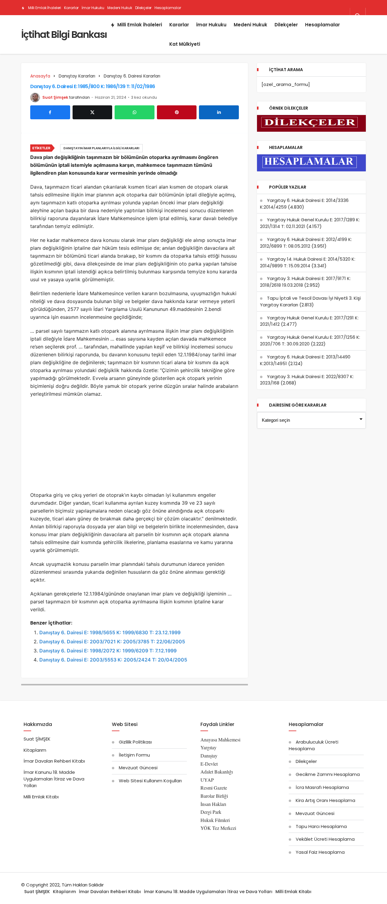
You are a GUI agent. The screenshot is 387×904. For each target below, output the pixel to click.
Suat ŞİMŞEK (37, 739)
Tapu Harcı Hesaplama (321, 826)
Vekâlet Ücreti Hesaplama (325, 839)
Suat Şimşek (55, 97)
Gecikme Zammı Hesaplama (328, 774)
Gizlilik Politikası (135, 742)
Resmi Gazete (213, 787)
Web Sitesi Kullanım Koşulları (150, 780)
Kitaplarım (35, 750)
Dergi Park (210, 812)
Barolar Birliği (214, 796)
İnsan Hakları (213, 804)
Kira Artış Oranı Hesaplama (325, 800)
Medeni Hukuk (119, 7)
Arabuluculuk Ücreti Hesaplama (313, 745)
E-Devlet (209, 763)
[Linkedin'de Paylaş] (219, 112)
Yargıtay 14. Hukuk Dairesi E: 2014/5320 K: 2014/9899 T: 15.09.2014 (307, 262)
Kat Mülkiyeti (75, 23)
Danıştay (208, 755)
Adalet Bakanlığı (216, 771)
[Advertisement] (134, 446)
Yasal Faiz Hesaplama (320, 852)
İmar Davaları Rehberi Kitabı (54, 761)
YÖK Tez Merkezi (218, 828)
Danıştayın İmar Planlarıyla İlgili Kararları (101, 148)
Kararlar (71, 7)
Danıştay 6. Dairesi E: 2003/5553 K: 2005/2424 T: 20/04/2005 (113, 660)
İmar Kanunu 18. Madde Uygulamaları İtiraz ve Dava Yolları (54, 779)
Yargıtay (208, 747)
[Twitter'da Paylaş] (92, 112)
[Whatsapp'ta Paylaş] (134, 112)
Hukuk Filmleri (215, 820)
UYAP (207, 780)
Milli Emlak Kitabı (41, 796)
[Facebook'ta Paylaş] (50, 112)
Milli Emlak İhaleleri (44, 7)
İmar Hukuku (93, 7)
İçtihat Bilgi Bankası (64, 34)
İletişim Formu (134, 755)
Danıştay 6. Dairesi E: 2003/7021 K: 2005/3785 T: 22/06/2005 (112, 641)
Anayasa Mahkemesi (220, 739)
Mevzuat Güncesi (138, 767)
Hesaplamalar (167, 7)
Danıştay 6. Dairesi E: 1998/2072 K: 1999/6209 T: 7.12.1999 (108, 651)
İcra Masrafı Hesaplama (322, 787)
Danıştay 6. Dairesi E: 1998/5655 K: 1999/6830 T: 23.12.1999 (109, 632)
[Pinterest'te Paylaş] (177, 112)
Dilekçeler (143, 7)
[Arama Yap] (357, 16)
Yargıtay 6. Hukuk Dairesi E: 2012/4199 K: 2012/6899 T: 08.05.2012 (306, 242)
